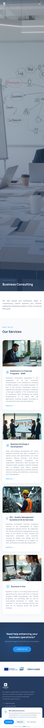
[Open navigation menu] (39, 4)
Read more (9, 406)
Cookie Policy (21, 717)
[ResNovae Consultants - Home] (4, 4)
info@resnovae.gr (10, 703)
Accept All (9, 722)
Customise (32, 722)
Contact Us (22, 649)
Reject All (20, 722)
